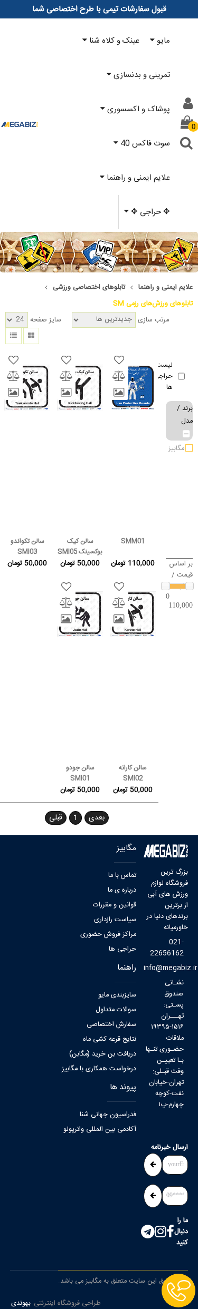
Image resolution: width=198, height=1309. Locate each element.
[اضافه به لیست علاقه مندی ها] (118, 360)
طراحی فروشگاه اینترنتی (67, 1303)
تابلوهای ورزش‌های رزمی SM (153, 303)
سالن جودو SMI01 (80, 773)
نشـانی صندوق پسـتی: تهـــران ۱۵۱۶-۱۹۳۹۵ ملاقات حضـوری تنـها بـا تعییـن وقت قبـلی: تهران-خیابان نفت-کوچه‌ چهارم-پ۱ (165, 1044)
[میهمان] (188, 104)
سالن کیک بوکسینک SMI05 (80, 546)
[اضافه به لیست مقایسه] (118, 376)
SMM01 (133, 541)
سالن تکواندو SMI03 (27, 546)
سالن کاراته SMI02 (133, 773)
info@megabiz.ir (164, 968)
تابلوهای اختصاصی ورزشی (89, 287)
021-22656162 (167, 948)
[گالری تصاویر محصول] (118, 392)
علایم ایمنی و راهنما (165, 287)
